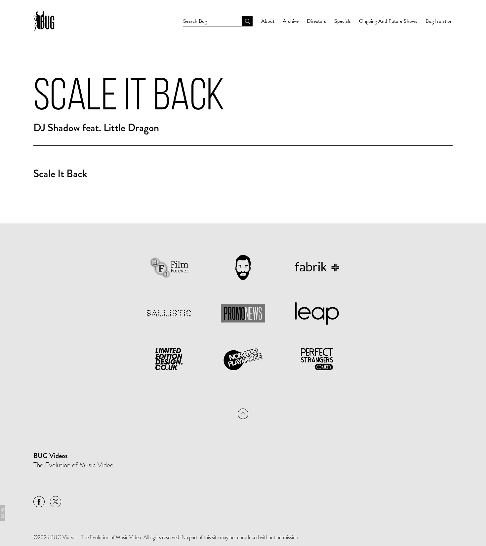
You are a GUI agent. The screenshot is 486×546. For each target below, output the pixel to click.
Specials (342, 21)
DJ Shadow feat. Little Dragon (96, 128)
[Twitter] (55, 501)
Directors (316, 21)
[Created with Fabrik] (2, 513)
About (267, 21)
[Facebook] (39, 501)
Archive (291, 21)
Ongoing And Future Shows (388, 21)
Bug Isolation (439, 21)
